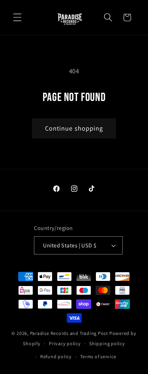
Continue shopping (74, 128)
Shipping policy (107, 343)
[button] (17, 17)
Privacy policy (65, 343)
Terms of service (98, 356)
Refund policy (56, 356)
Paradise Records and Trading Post (69, 333)
